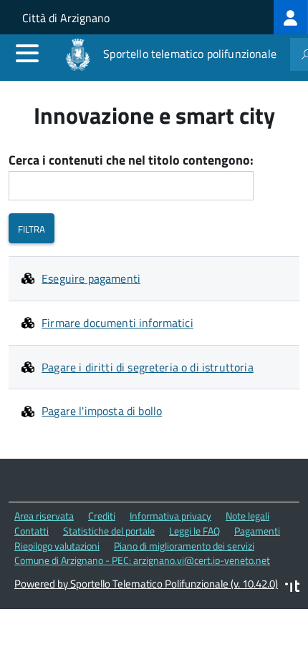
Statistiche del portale (109, 530)
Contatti (31, 530)
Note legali (247, 515)
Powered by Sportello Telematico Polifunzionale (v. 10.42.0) (146, 583)
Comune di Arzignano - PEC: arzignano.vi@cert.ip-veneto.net (142, 560)
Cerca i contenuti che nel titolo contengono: (131, 160)
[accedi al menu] (27, 53)
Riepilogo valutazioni (57, 545)
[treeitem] (291, 17)
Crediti (101, 515)
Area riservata (44, 515)
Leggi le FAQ (194, 530)
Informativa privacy (170, 515)
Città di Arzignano (66, 17)
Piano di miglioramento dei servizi (184, 545)
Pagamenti (257, 530)
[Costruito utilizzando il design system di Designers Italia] (292, 587)
